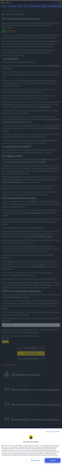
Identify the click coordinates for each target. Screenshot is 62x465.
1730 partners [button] (11, 445)
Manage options (35, 460)
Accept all (53, 460)
